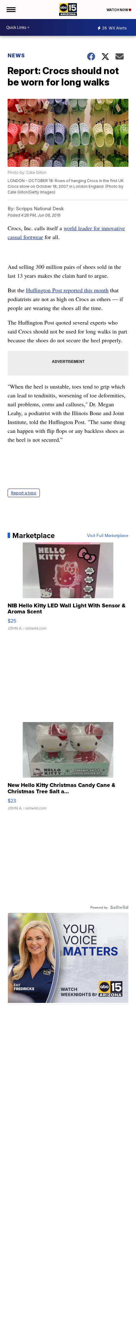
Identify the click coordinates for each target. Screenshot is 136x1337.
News (16, 55)
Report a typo (23, 493)
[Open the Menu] (10, 9)
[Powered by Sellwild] (119, 907)
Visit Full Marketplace (107, 535)
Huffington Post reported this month (67, 290)
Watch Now (118, 10)
